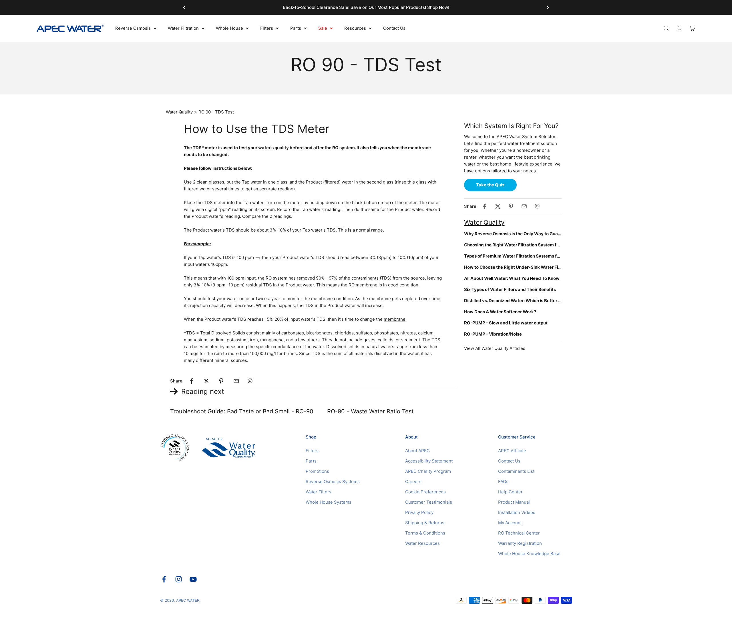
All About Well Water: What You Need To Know (512, 278)
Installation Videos (516, 512)
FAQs (503, 481)
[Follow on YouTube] (193, 579)
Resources (355, 28)
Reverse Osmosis (133, 28)
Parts (295, 28)
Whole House (229, 28)
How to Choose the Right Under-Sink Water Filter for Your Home (513, 267)
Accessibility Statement (429, 461)
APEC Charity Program (428, 471)
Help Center (510, 492)
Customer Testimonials (428, 502)
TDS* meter (205, 147)
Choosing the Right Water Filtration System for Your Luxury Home (513, 245)
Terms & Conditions (425, 533)
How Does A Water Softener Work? (500, 311)
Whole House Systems (328, 502)
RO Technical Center (519, 533)
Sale (322, 28)
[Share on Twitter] (206, 381)
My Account (510, 522)
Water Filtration (183, 28)
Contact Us (394, 28)
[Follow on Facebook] (164, 579)
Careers (413, 481)
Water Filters (318, 492)
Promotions (317, 471)
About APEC (417, 450)
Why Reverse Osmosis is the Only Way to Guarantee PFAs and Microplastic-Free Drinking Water (513, 233)
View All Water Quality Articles (494, 348)
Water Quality (179, 112)
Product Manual (514, 502)
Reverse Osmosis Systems (333, 481)
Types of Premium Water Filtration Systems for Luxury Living (513, 256)
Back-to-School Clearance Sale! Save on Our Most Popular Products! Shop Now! (366, 7)
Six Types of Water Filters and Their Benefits (510, 289)
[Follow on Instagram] (178, 579)
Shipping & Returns (424, 522)
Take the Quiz (490, 185)
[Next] (548, 7)
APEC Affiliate (512, 450)
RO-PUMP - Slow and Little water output (506, 323)
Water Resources (422, 543)
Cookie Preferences (425, 492)
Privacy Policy (419, 512)
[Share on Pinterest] (221, 381)
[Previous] (184, 7)
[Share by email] (236, 381)
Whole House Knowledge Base (529, 553)
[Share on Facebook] (191, 381)
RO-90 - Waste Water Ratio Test (370, 411)
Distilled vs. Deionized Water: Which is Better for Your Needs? (513, 300)
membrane (394, 319)
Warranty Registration (520, 543)
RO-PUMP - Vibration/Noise (493, 334)
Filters (266, 28)
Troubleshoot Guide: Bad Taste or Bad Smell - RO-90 (241, 411)
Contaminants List (516, 471)
